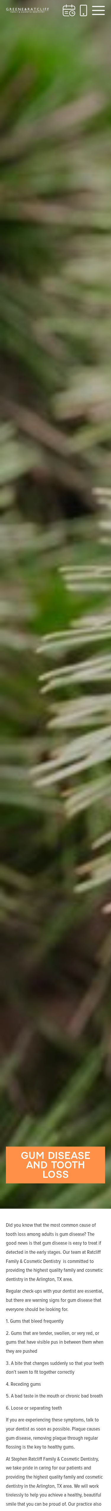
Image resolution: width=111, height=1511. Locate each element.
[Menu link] (98, 10)
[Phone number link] (83, 10)
